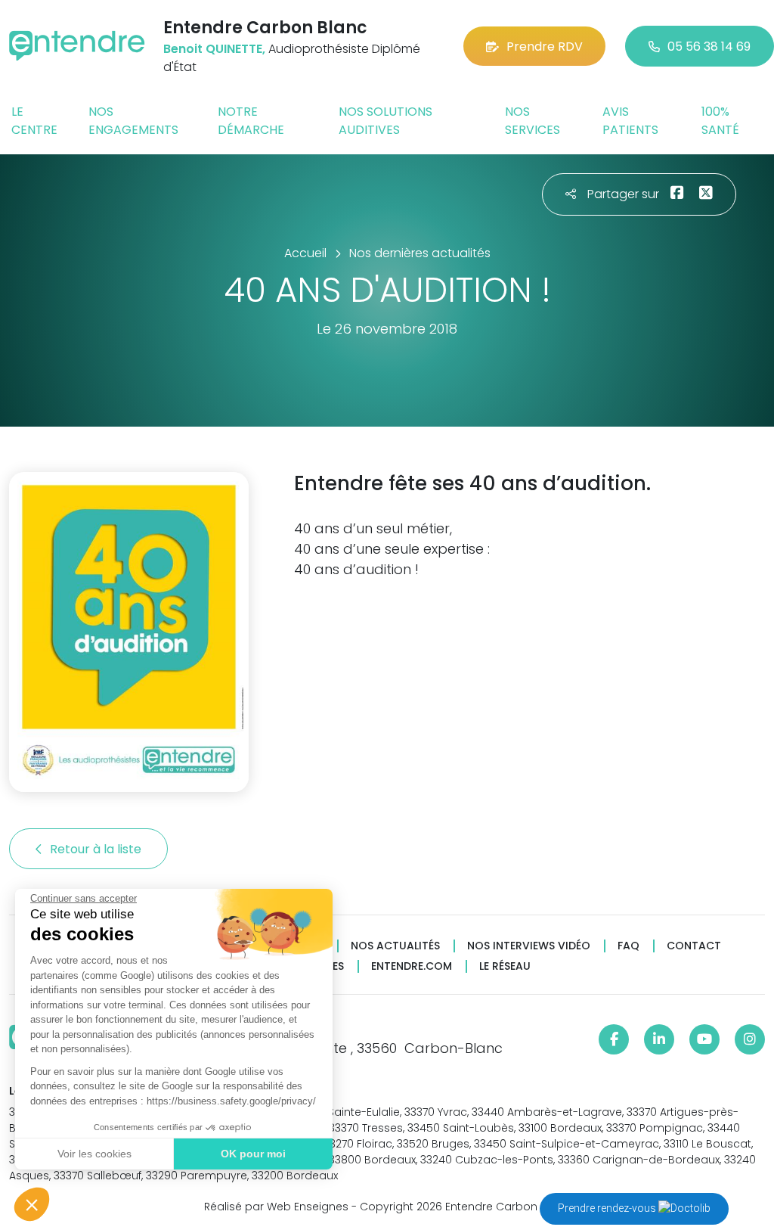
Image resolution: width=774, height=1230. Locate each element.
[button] (32, 1204)
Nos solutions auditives (385, 120)
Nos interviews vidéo (528, 946)
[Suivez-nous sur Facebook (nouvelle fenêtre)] (614, 1039)
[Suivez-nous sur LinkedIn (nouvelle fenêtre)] (659, 1039)
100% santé (720, 120)
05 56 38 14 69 (709, 46)
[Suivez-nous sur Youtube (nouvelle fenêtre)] (704, 1039)
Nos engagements (133, 120)
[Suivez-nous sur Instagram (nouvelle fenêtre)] (750, 1039)
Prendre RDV (544, 46)
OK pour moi (253, 1154)
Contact (694, 946)
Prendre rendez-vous (608, 1208)
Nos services (532, 120)
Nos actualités (395, 946)
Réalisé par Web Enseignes (276, 1206)
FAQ (628, 946)
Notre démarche (251, 120)
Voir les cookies (94, 1154)
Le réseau (505, 966)
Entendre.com (411, 966)
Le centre (34, 120)
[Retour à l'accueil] (77, 45)
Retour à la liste (97, 849)
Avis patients (630, 120)
